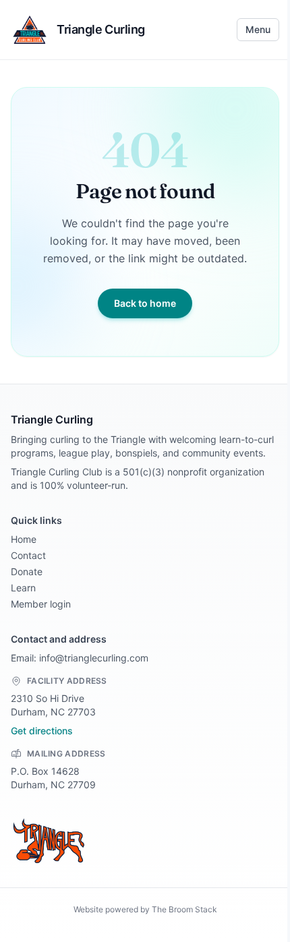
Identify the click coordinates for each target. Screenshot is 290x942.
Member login (41, 604)
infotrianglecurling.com (93, 658)
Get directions (42, 730)
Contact (28, 555)
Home (23, 539)
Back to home (145, 303)
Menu (257, 29)
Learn (23, 587)
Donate (26, 571)
